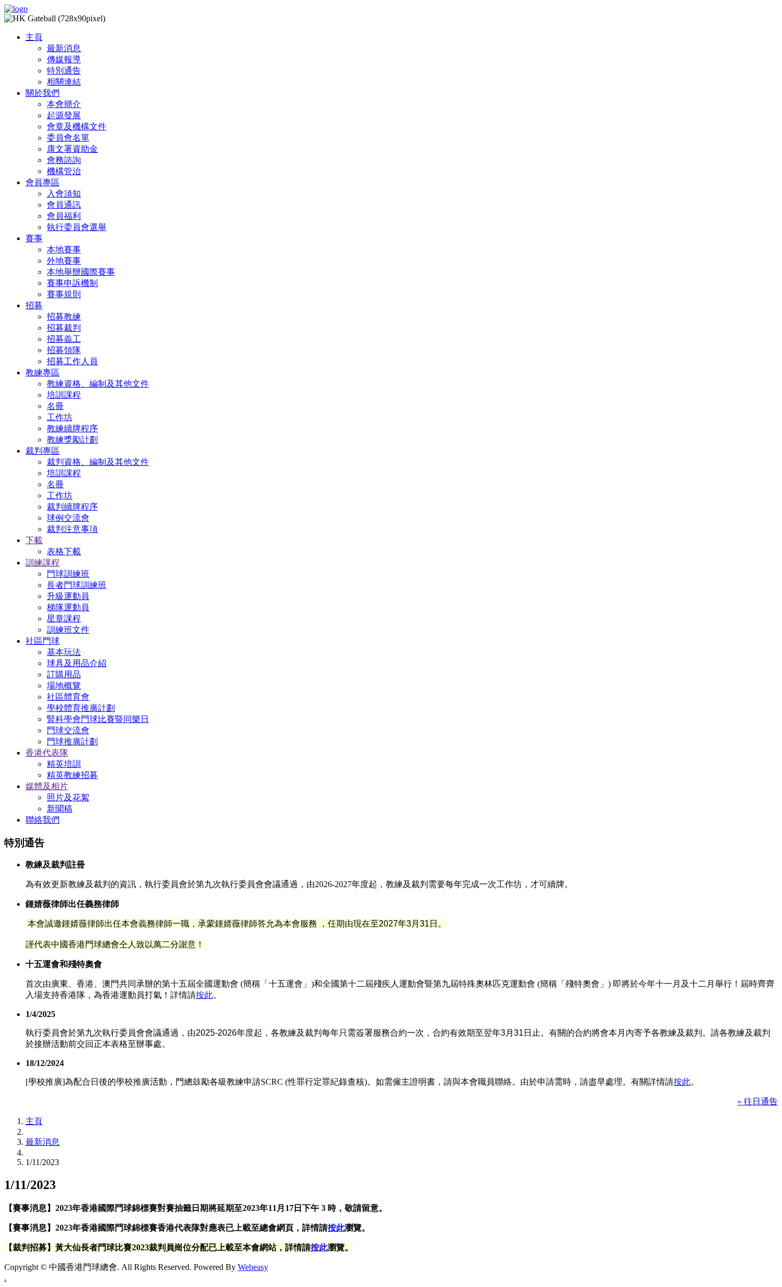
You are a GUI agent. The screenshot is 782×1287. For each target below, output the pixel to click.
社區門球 (43, 640)
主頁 (34, 37)
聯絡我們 (43, 819)
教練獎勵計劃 (72, 439)
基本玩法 (64, 652)
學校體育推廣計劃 (81, 707)
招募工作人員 (72, 361)
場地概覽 (64, 685)
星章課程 (64, 618)
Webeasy (253, 1267)
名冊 (55, 406)
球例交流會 (68, 517)
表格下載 (64, 551)
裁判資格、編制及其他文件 (98, 461)
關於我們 (43, 92)
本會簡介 (64, 104)
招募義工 (64, 338)
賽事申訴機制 (72, 283)
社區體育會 (68, 696)
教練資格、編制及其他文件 (98, 383)
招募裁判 (64, 327)
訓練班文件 (68, 629)
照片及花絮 (68, 797)
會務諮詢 (64, 160)
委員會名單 (68, 137)
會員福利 (64, 215)
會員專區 (43, 182)
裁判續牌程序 (72, 506)
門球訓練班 (68, 573)
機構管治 (64, 171)
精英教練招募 (72, 775)
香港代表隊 (47, 752)
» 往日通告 (757, 1101)
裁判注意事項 (72, 529)
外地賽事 (64, 260)
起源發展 (64, 115)
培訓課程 (64, 394)
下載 (34, 540)
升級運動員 (68, 596)
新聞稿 (59, 808)
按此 (204, 994)
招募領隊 (64, 350)
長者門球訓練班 (76, 584)
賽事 (34, 238)
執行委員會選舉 (76, 227)
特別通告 (64, 70)
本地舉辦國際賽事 (81, 271)
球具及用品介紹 (76, 663)
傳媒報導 (64, 59)
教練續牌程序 (72, 428)
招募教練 (64, 316)
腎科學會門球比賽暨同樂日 (98, 719)
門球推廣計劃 (72, 741)
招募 (34, 305)
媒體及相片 (47, 786)
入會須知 (64, 193)
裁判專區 (43, 450)
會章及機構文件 (76, 126)
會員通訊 (64, 204)
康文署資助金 (72, 148)
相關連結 (64, 81)
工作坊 (59, 417)
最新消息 (64, 48)
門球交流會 (68, 730)
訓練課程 (43, 562)
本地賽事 (64, 249)
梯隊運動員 (68, 607)
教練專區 (43, 372)
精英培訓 (64, 763)
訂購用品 (64, 674)
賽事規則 (64, 294)
